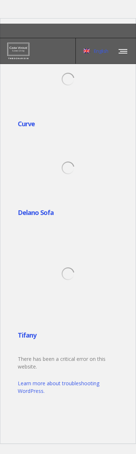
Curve (26, 123)
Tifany (27, 335)
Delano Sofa (36, 212)
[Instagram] (128, 31)
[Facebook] (123, 31)
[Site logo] (18, 51)
